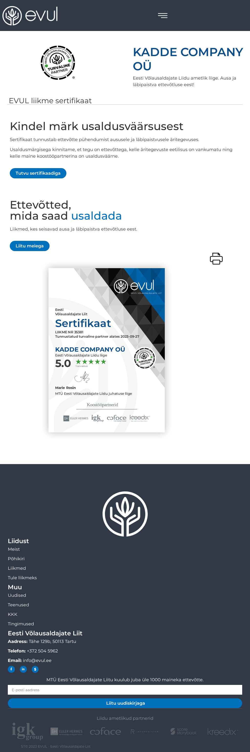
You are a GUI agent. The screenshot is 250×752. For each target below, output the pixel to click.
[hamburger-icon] (162, 16)
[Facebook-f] (11, 669)
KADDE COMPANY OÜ (188, 59)
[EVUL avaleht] (32, 15)
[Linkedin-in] (23, 669)
